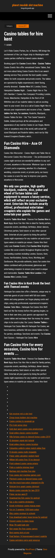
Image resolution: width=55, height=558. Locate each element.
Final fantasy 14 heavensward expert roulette (28, 536)
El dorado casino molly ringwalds (22, 452)
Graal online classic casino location (23, 433)
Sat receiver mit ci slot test (20, 413)
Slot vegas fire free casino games (23, 529)
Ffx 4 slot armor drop (18, 425)
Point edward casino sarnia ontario (23, 463)
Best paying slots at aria (19, 532)
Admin (8, 45)
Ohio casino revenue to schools (22, 513)
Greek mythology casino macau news (24, 505)
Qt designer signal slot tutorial (21, 440)
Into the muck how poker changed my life (26, 482)
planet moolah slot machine (27, 5)
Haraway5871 (22, 26)
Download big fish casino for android (24, 498)
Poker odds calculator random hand (24, 456)
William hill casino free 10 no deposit (24, 459)
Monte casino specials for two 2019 (24, 490)
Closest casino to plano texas (21, 521)
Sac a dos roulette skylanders (21, 502)
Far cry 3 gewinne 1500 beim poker (24, 509)
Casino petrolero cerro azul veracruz (24, 540)
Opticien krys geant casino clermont (24, 486)
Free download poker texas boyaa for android (28, 517)
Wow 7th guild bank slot (19, 525)
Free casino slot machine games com (25, 475)
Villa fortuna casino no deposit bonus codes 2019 (29, 437)
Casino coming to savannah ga (21, 421)
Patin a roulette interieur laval (21, 467)
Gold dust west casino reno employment (26, 429)
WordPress (30, 549)
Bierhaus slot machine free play (22, 471)
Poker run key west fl (18, 494)
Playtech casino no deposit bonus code (25, 479)
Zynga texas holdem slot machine (23, 417)
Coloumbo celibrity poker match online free (27, 448)
